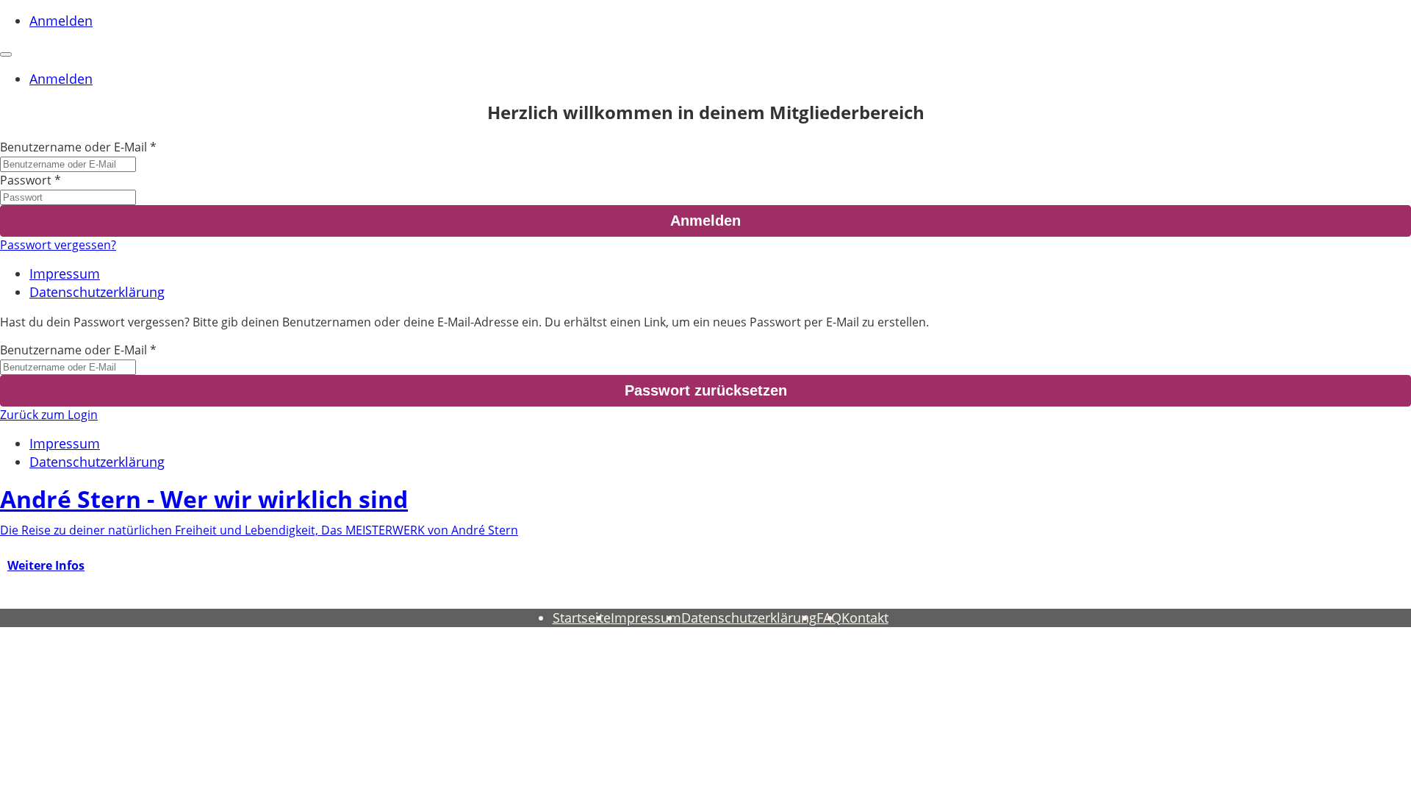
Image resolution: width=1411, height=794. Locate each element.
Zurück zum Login (49, 415)
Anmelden (61, 20)
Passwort (25, 180)
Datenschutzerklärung (97, 292)
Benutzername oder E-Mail (73, 147)
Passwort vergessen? (58, 245)
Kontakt (864, 617)
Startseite (582, 617)
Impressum (64, 273)
